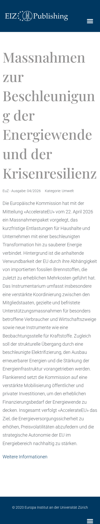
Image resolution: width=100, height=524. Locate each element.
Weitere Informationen (25, 456)
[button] (90, 21)
